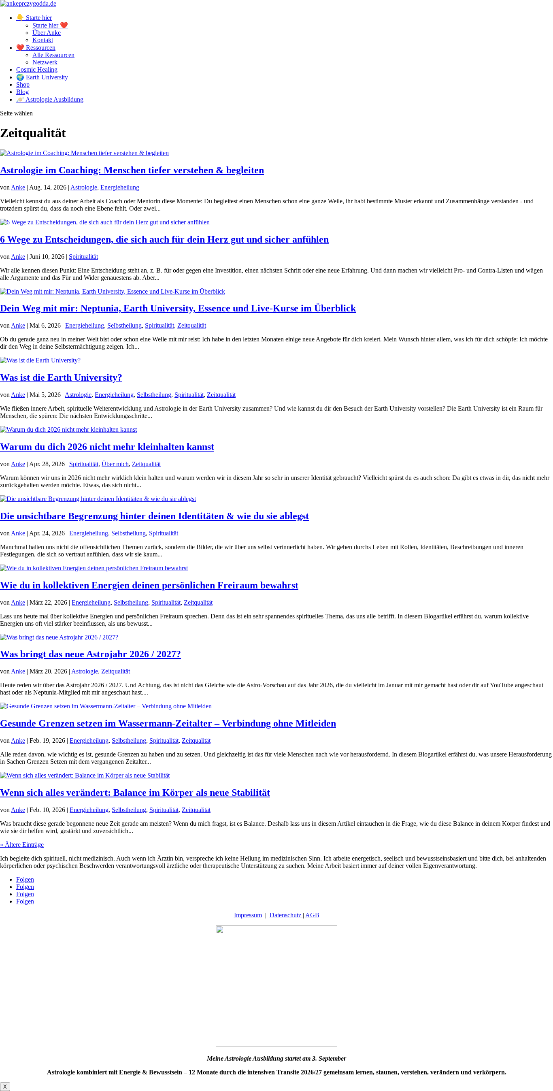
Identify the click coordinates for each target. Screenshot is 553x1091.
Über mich (115, 463)
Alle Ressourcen (53, 54)
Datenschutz (286, 915)
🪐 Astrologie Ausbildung (49, 99)
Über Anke (46, 32)
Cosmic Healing (36, 69)
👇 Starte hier (34, 17)
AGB (312, 915)
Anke (18, 187)
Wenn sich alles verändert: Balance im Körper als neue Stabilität (135, 792)
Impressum (248, 915)
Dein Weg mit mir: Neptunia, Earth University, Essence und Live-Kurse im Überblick (178, 308)
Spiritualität (83, 256)
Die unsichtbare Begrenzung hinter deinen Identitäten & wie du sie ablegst (154, 516)
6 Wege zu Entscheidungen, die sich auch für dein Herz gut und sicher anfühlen (164, 239)
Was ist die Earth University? (61, 377)
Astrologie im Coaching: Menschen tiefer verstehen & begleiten (132, 170)
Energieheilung (119, 187)
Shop (23, 84)
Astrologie (83, 187)
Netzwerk (44, 62)
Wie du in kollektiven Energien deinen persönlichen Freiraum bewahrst (149, 585)
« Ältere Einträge (22, 844)
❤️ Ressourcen (35, 47)
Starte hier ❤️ (50, 25)
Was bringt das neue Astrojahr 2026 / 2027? (90, 654)
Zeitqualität (191, 325)
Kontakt (42, 39)
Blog (22, 91)
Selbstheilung (124, 325)
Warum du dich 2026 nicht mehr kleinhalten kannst (107, 446)
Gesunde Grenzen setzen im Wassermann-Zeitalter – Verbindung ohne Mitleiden (168, 723)
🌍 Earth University (42, 77)
